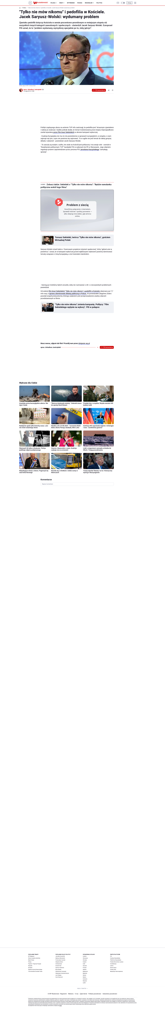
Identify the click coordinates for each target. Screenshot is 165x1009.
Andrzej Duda (59, 963)
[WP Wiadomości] (42, 2)
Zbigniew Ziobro (59, 962)
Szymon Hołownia (60, 967)
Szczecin (85, 965)
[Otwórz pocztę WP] (118, 2)
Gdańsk (84, 969)
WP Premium (71, 3)
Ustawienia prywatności (109, 994)
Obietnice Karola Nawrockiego (35, 969)
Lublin (84, 982)
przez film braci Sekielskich (63, 132)
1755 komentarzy (99, 90)
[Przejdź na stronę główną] (30, 4)
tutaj (60, 1005)
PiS (111, 956)
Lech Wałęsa (58, 975)
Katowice (85, 979)
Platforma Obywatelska (115, 960)
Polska (53, 3)
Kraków (84, 962)
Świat (61, 3)
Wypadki (30, 965)
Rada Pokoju (31, 960)
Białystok (85, 973)
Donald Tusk (58, 965)
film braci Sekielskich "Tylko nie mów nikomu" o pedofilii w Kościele (74, 291)
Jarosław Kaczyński (60, 956)
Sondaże (30, 967)
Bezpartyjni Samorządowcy (116, 971)
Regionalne (88, 3)
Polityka (99, 3)
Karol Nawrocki (59, 977)
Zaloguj (129, 3)
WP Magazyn (31, 956)
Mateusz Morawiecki (60, 958)
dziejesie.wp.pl (84, 343)
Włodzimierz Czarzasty (61, 971)
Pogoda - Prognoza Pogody (34, 963)
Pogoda (79, 3)
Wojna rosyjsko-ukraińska (34, 958)
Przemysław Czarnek (60, 960)
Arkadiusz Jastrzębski (35, 89)
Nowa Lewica (113, 967)
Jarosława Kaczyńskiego (89, 149)
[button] (123, 3)
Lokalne (84, 956)
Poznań (84, 967)
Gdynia (84, 975)
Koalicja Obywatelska (115, 958)
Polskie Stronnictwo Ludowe (116, 962)
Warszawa (85, 958)
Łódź (84, 963)
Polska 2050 (113, 969)
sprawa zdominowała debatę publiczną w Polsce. (68, 294)
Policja (29, 962)
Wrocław (85, 960)
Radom (84, 977)
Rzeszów (85, 980)
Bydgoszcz (85, 971)
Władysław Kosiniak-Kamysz (62, 973)
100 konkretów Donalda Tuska (35, 971)
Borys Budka (58, 969)
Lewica (111, 965)
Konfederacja (113, 963)
